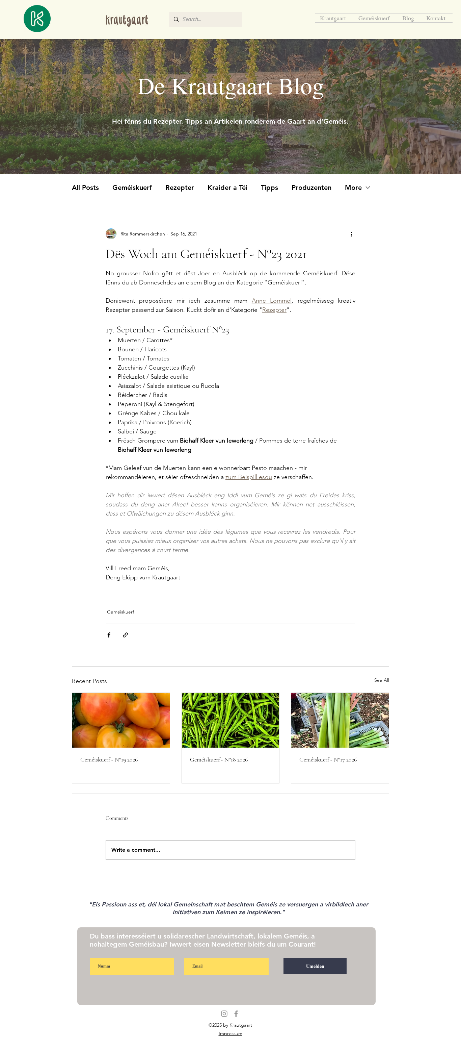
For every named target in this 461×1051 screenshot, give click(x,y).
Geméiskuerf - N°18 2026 (219, 759)
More (353, 187)
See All (381, 680)
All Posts (85, 187)
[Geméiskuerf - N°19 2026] (121, 720)
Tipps (269, 187)
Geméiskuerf (132, 187)
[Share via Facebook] (109, 635)
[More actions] (351, 234)
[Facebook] (236, 1013)
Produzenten (311, 187)
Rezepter (179, 187)
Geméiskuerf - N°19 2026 (109, 759)
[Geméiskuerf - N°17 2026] (340, 720)
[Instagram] (224, 1013)
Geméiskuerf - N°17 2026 (328, 759)
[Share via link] (125, 635)
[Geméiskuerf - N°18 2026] (230, 720)
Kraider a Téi (227, 187)
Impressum (230, 1033)
